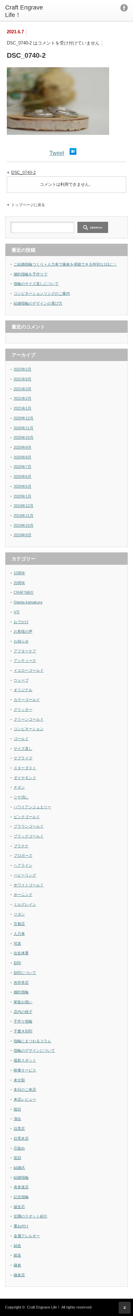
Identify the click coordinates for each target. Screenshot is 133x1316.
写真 (17, 943)
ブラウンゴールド (29, 826)
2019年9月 (22, 535)
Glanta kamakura (28, 602)
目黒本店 (21, 1138)
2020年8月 (22, 457)
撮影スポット (25, 1060)
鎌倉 (17, 1265)
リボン (19, 914)
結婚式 (19, 1168)
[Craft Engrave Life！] (31, 11)
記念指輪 (21, 1197)
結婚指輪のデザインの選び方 (38, 303)
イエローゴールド (29, 670)
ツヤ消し (21, 797)
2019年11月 (23, 515)
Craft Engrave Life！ (44, 1307)
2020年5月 (22, 486)
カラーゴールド (27, 700)
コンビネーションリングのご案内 (42, 293)
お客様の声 (23, 631)
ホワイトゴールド (29, 885)
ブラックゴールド (29, 836)
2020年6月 (22, 476)
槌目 (17, 1109)
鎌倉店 (19, 1275)
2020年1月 (22, 496)
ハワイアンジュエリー (32, 807)
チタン (19, 787)
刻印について (25, 973)
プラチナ (21, 846)
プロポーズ (23, 855)
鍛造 (17, 1255)
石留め (19, 1148)
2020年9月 (22, 447)
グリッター (23, 709)
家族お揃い (23, 1002)
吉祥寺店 (21, 982)
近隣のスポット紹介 (30, 1216)
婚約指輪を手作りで (30, 274)
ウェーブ (21, 680)
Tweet (56, 153)
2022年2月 (22, 369)
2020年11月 (23, 428)
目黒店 (19, 1128)
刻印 (17, 963)
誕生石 (19, 1207)
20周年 (19, 583)
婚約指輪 (21, 992)
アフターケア (25, 651)
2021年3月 (22, 389)
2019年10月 (23, 525)
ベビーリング (25, 875)
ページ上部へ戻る (125, 1308)
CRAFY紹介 (24, 592)
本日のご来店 (25, 1089)
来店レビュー (25, 1099)
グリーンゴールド (29, 719)
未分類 (19, 1080)
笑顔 (17, 1158)
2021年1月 (22, 408)
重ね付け (21, 1226)
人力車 (19, 934)
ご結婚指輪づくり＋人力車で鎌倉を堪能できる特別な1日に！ (65, 264)
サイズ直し (23, 748)
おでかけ (21, 622)
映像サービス (25, 1070)
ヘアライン (23, 865)
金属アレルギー (27, 1236)
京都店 (19, 924)
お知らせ (21, 641)
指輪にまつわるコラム (32, 1041)
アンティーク (25, 661)
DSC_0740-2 (23, 172)
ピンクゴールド (27, 817)
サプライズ (23, 758)
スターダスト (25, 768)
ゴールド (21, 739)
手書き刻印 (23, 1031)
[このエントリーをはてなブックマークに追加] (73, 153)
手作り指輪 (23, 1021)
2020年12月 (23, 418)
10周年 (19, 573)
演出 (17, 1119)
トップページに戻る (28, 205)
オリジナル (23, 690)
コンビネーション (29, 729)
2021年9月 (22, 379)
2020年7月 (22, 467)
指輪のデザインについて (34, 1050)
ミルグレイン (25, 904)
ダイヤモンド (25, 778)
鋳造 (17, 1246)
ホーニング (23, 895)
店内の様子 (23, 1012)
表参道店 (21, 1187)
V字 (17, 612)
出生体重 (21, 953)
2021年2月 (22, 398)
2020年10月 (23, 437)
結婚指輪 (21, 1177)
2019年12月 (23, 506)
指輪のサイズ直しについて (36, 284)
